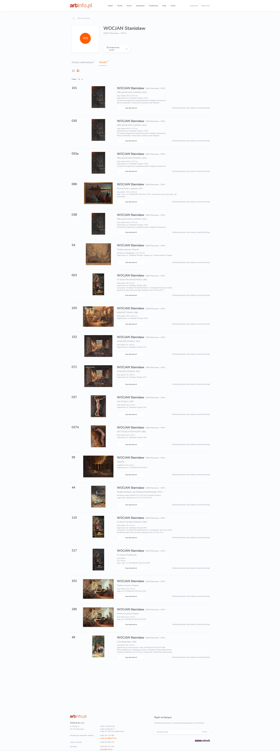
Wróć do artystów (83, 18)
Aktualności (140, 6)
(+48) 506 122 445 (107, 746)
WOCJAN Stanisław (131, 88)
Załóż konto (205, 6)
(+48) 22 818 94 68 (107, 726)
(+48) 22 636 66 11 (107, 729)
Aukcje (110, 6)
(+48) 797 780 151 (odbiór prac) (112, 731)
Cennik (173, 6)
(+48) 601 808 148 (107, 742)
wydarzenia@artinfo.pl (108, 738)
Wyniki (119, 6)
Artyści (129, 6)
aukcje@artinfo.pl (106, 749)
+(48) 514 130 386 (107, 735)
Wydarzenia (153, 6)
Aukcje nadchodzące (83, 62)
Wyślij (204, 732)
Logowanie (194, 6)
